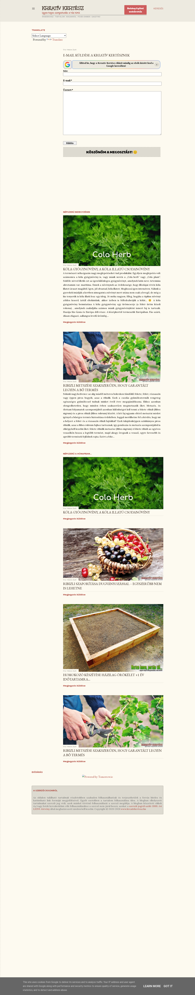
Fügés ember (84, 17)
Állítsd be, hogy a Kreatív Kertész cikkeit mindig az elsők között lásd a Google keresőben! (116, 64)
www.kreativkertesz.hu (133, 809)
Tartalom (60, 17)
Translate (57, 39)
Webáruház (48, 17)
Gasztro (96, 17)
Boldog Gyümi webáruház (135, 10)
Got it (168, 986)
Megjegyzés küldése (74, 322)
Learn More (152, 986)
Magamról (71, 17)
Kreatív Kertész (63, 8)
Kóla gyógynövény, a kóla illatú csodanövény (106, 269)
